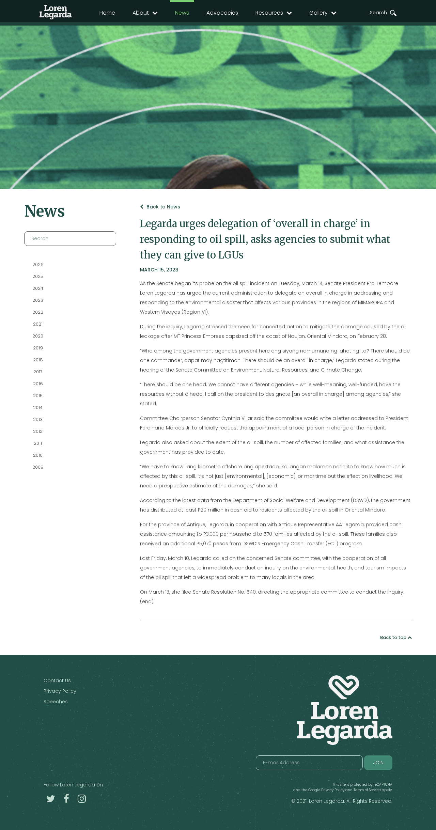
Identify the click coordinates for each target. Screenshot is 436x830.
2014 (38, 407)
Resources (269, 13)
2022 (37, 312)
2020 (37, 336)
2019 (38, 348)
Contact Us (57, 680)
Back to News (162, 206)
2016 (38, 383)
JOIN (378, 762)
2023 (37, 300)
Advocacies (222, 13)
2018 (38, 360)
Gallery (318, 13)
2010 (38, 455)
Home (107, 13)
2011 (38, 443)
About (141, 13)
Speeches (56, 701)
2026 (38, 264)
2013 (38, 419)
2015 (38, 395)
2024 (37, 288)
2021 (38, 324)
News (182, 13)
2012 (38, 431)
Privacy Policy (60, 691)
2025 (37, 276)
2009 (38, 467)
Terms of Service (367, 790)
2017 (38, 372)
